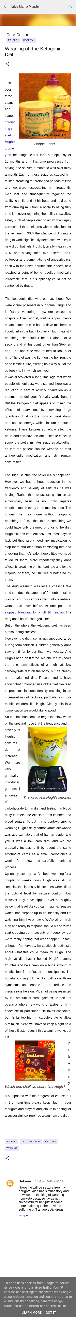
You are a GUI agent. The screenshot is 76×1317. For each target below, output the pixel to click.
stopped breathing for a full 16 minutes (34, 612)
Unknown (26, 1181)
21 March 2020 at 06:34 (49, 1181)
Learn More (31, 1313)
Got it (51, 1313)
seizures (50, 1141)
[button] (7, 64)
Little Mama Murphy (25, 6)
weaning (11, 1148)
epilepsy (13, 40)
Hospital (28, 40)
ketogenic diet (30, 1141)
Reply (23, 1216)
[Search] (70, 6)
